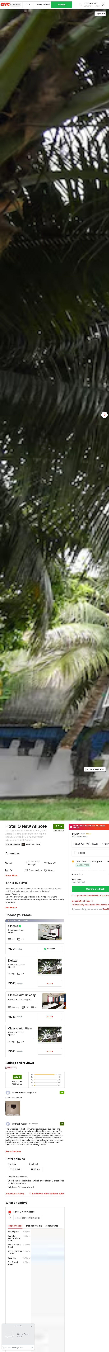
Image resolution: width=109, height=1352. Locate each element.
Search (62, 4)
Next (104, 415)
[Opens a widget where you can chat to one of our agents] (18, 1337)
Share (102, 13)
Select (50, 983)
